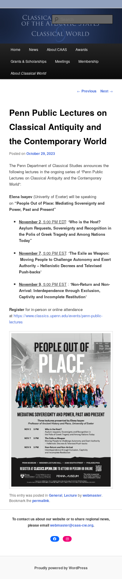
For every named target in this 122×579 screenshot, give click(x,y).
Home (15, 49)
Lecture (70, 495)
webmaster (92, 495)
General (55, 495)
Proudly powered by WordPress (61, 567)
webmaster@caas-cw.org (71, 525)
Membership (88, 61)
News (33, 49)
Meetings (62, 61)
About (28, 73)
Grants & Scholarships (28, 61)
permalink (40, 500)
